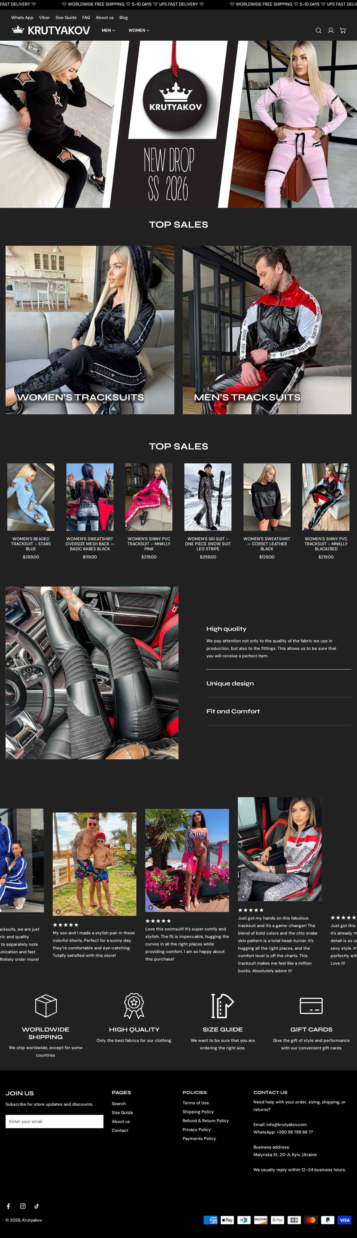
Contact (120, 1130)
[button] (343, 30)
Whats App (22, 17)
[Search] (318, 30)
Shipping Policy (198, 1112)
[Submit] (96, 1121)
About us (105, 17)
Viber (44, 17)
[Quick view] (45, 524)
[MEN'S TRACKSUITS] (267, 329)
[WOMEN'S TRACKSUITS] (90, 329)
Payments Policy (199, 1138)
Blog (123, 17)
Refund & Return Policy (206, 1120)
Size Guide (66, 17)
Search (119, 1103)
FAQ (86, 17)
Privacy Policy (197, 1129)
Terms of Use (196, 1103)
